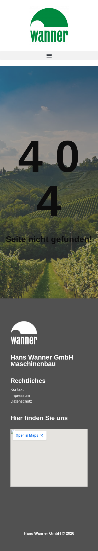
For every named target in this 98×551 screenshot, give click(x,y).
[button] (49, 55)
